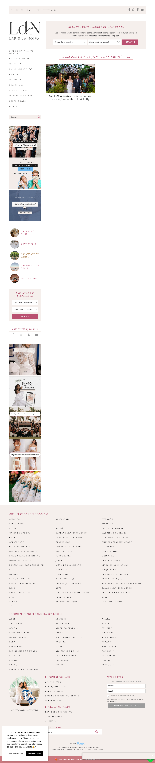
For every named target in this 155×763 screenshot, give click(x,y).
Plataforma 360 (66, 579)
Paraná (106, 642)
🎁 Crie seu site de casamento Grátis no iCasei (77, 759)
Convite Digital (19, 547)
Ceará (13, 628)
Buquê (59, 528)
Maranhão (109, 633)
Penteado (62, 574)
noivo (13, 80)
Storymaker (63, 597)
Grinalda (108, 556)
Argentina (62, 623)
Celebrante (16, 542)
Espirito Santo (19, 633)
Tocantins (62, 660)
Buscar (25, 316)
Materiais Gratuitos (23, 96)
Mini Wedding (30, 278)
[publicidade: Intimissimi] (25, 454)
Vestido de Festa (67, 602)
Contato (15, 106)
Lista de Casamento (69, 565)
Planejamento (18, 69)
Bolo (59, 524)
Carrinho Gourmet (114, 533)
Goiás (59, 633)
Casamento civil (28, 232)
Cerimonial (63, 542)
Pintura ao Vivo (20, 579)
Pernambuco (17, 646)
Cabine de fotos (19, 533)
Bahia (105, 623)
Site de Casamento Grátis (73, 592)
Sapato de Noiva (20, 592)
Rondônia (108, 651)
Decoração (109, 547)
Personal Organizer (115, 574)
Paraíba (61, 642)
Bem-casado (17, 524)
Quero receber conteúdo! (126, 705)
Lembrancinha (111, 560)
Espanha (107, 628)
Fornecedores (18, 90)
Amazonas (16, 623)
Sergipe (14, 660)
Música (14, 574)
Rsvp (58, 588)
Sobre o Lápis (18, 101)
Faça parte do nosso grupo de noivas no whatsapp (32, 10)
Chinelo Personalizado (117, 542)
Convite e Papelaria (69, 547)
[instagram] (133, 10)
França (14, 665)
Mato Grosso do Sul (69, 637)
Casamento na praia (30, 267)
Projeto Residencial (22, 583)
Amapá (106, 619)
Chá (11, 74)
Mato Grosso (17, 637)
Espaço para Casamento (25, 556)
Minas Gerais (110, 637)
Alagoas (61, 619)
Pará (12, 642)
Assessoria (63, 519)
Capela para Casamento (71, 533)
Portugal (108, 665)
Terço (105, 597)
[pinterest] (137, 10)
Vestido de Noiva (113, 602)
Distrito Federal (67, 628)
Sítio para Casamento (116, 592)
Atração (107, 519)
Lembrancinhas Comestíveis (27, 565)
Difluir (101, 749)
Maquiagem (109, 570)
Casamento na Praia (115, 537)
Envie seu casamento (59, 712)
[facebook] (129, 10)
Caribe (106, 660)
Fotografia (63, 556)
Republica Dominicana (24, 669)
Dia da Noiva (64, 551)
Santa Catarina (66, 656)
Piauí (59, 646)
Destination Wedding (23, 551)
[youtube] (142, 10)
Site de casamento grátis (62, 696)
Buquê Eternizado (114, 528)
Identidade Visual (21, 560)
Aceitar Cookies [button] (34, 754)
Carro (13, 537)
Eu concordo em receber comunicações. (121, 695)
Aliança (14, 519)
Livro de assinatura (115, 565)
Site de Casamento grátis (21, 52)
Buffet (13, 528)
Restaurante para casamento (121, 583)
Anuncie (50, 721)
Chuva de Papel (92, 749)
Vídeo (13, 606)
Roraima (14, 656)
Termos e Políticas (59, 749)
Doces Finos (109, 551)
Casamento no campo (30, 255)
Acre (12, 619)
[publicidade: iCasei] (25, 173)
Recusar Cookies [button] (16, 754)
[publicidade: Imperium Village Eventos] (25, 423)
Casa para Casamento (70, 537)
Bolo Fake (108, 524)
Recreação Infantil (69, 583)
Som (11, 597)
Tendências (28, 244)
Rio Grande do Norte (23, 651)
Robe (12, 588)
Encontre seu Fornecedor (25, 294)
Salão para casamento (117, 588)
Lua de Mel (16, 85)
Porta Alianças (112, 579)
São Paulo (108, 656)
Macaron (61, 570)
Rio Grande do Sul (68, 651)
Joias (59, 560)
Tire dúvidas (53, 716)
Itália (60, 665)
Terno (13, 602)
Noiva (13, 64)
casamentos (17, 58)
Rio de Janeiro (111, 646)
